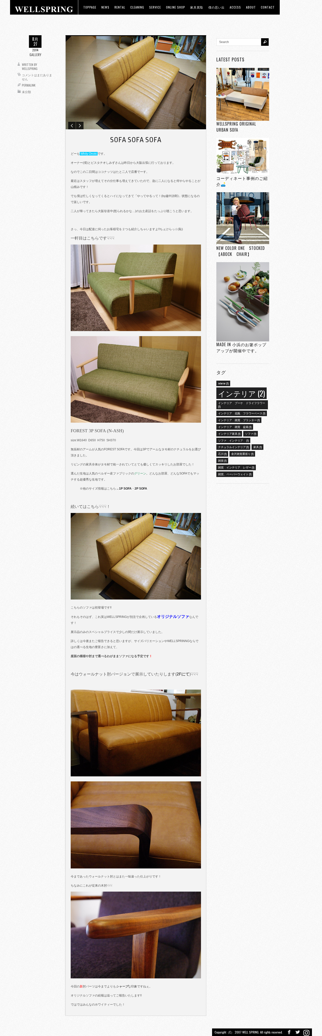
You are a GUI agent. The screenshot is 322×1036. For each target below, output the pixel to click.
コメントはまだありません (37, 77)
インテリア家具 (229, 433)
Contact (268, 7)
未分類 (26, 92)
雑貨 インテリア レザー (236, 467)
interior (223, 383)
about (251, 7)
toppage (89, 7)
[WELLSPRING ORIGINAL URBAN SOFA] (242, 94)
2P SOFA (141, 488)
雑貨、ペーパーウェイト (234, 474)
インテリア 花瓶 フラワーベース (241, 413)
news (105, 7)
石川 (222, 454)
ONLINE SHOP (175, 7)
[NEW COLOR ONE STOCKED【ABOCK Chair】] (242, 219)
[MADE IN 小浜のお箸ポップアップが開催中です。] (242, 302)
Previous (72, 125)
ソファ (250, 433)
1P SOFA (125, 488)
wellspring (29, 68)
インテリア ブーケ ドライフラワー (241, 404)
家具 (257, 447)
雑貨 (222, 460)
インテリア (241, 393)
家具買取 (196, 7)
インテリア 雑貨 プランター (239, 420)
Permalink (28, 85)
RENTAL (119, 7)
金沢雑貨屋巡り (242, 454)
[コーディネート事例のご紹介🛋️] (242, 156)
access (235, 7)
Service (155, 7)
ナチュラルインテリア (233, 447)
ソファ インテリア (233, 440)
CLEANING (137, 7)
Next (80, 125)
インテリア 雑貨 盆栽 (234, 427)
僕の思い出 (216, 7)
